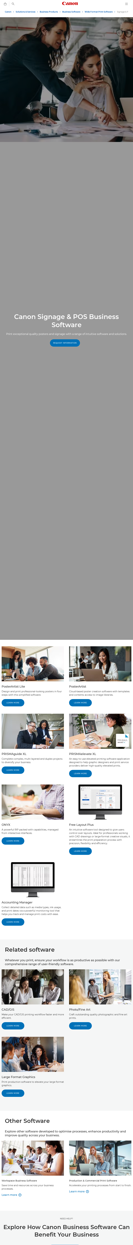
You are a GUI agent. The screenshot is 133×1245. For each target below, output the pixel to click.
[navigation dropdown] (126, 3)
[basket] (5, 3)
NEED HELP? (66, 1218)
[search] (13, 3)
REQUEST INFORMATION (65, 343)
